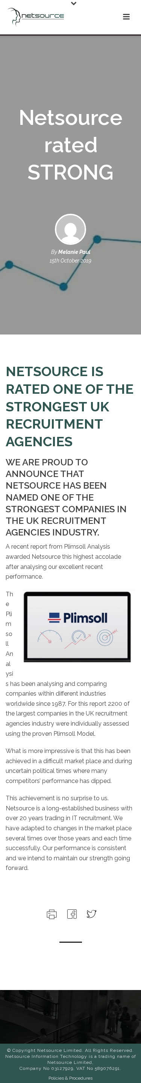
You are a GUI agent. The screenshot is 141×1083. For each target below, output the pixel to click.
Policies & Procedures (70, 1078)
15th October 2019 (70, 261)
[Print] (51, 913)
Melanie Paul (74, 252)
